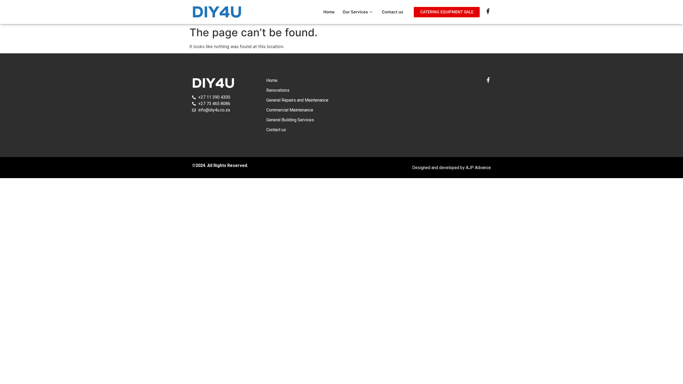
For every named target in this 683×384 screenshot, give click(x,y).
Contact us (392, 11)
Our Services (355, 11)
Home (329, 11)
